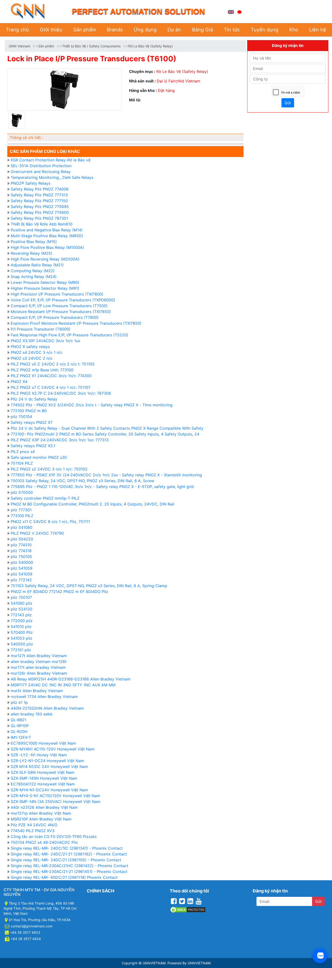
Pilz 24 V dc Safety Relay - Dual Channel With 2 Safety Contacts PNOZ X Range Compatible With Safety (107, 428)
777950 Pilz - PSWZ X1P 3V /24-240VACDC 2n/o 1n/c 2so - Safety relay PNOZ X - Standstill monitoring (106, 474)
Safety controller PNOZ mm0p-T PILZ (45, 498)
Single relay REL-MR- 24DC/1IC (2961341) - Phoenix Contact (67, 848)
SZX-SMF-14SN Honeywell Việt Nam (44, 778)
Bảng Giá (202, 30)
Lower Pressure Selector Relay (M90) (45, 282)
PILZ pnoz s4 (23, 451)
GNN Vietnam (19, 46)
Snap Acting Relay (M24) (34, 276)
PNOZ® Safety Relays (30, 183)
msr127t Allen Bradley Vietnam (39, 655)
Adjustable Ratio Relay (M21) (37, 264)
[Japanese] (239, 11)
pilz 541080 (21, 527)
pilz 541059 (21, 568)
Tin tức (232, 30)
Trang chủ (17, 30)
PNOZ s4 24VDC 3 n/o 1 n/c (36, 352)
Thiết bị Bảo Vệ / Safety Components (91, 46)
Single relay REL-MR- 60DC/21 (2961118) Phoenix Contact (64, 877)
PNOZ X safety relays (30, 346)
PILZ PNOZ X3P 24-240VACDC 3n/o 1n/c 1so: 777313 (60, 439)
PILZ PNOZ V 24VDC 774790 (37, 533)
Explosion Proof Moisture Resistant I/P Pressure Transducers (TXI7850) (76, 323)
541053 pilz (21, 638)
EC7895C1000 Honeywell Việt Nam (43, 743)
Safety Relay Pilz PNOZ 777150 (39, 200)
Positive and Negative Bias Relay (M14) (47, 229)
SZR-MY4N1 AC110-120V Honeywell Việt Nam (53, 749)
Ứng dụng (145, 30)
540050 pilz (22, 644)
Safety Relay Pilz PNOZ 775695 (40, 206)
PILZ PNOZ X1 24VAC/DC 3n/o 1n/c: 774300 (51, 375)
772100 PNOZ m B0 (29, 410)
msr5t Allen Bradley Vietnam (37, 690)
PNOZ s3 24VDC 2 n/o (31, 358)
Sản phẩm (84, 30)
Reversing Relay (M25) (31, 253)
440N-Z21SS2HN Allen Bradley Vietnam (47, 708)
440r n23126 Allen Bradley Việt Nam (44, 807)
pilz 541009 (21, 574)
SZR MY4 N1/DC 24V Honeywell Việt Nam (49, 766)
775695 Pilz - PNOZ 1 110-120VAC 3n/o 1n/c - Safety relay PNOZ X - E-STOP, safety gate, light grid (102, 486)
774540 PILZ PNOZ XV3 (32, 830)
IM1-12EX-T (21, 737)
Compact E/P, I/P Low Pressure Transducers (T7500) (59, 305)
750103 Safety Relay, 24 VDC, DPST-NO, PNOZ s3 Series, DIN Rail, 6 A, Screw (82, 480)
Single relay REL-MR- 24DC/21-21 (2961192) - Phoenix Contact (69, 854)
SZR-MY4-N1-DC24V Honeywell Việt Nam (49, 789)
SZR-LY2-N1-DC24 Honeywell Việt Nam (47, 760)
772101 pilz (21, 649)
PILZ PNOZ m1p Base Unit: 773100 (42, 369)
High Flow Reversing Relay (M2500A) (45, 259)
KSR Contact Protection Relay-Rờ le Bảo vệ (50, 159)
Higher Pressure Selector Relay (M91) (45, 288)
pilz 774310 (21, 544)
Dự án (174, 30)
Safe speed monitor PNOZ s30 (39, 457)
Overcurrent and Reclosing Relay (41, 171)
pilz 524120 (21, 609)
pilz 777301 (21, 509)
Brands (115, 30)
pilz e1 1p (19, 702)
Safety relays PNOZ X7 (31, 422)
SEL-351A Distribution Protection (41, 165)
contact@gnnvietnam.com (31, 926)
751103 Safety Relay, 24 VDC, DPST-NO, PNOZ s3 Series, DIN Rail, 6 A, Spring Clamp (89, 585)
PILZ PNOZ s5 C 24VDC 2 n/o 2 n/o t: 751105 (53, 364)
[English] (231, 11)
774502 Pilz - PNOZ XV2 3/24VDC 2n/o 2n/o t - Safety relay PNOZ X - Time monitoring (92, 404)
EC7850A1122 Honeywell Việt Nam (43, 784)
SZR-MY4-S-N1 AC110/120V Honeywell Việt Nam (55, 795)
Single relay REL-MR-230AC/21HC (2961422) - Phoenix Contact (69, 865)
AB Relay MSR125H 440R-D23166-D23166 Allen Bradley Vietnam (71, 679)
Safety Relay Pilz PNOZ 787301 (39, 218)
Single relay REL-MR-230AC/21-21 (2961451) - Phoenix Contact (69, 871)
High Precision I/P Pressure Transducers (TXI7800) (57, 294)
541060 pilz (21, 603)
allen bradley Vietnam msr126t (39, 661)
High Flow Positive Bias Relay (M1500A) (47, 247)
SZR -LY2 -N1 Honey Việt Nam (39, 754)
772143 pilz (21, 614)
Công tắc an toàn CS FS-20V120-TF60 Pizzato (54, 836)
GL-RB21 (18, 719)
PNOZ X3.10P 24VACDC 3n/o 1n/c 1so (45, 340)
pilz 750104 (21, 416)
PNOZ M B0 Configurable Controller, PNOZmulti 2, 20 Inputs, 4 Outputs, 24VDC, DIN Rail (92, 504)
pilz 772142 (21, 579)
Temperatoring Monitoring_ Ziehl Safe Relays (52, 177)
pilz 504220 (22, 539)
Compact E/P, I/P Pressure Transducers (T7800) (55, 317)
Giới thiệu (51, 30)
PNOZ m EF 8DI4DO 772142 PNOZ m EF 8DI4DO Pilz (59, 591)
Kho (293, 30)
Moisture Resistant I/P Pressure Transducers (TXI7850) (61, 311)
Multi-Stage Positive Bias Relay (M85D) (47, 235)
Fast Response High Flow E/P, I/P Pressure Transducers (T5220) (69, 334)
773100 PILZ (22, 515)
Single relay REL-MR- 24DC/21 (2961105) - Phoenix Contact (66, 859)
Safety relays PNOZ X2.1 (33, 445)
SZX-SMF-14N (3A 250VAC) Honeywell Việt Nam (55, 801)
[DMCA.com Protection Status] (188, 909)
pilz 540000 (22, 562)
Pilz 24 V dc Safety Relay (34, 399)
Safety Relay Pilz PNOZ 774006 (40, 189)
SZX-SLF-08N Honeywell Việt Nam (42, 772)
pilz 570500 (22, 492)
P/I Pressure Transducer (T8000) (40, 329)
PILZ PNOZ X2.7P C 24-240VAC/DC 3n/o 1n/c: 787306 (61, 393)
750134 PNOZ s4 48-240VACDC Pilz (44, 842)
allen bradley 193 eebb (31, 714)
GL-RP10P (20, 725)
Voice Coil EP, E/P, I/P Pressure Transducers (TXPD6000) (63, 299)
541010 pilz (21, 626)
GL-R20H (19, 731)
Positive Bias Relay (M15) (34, 241)
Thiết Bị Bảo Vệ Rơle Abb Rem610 (41, 224)
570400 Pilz (22, 632)
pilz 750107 (21, 597)
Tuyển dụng (264, 30)
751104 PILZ (22, 463)
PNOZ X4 (19, 381)
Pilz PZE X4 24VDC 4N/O (34, 824)
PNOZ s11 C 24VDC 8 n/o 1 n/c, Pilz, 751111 (50, 521)
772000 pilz (22, 620)
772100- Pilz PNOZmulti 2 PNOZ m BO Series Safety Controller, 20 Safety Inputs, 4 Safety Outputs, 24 (105, 434)
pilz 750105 (21, 556)
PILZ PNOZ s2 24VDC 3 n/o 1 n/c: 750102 (49, 469)
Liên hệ (317, 30)
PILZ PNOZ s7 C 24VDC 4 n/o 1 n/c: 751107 (50, 387)
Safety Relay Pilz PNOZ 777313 (39, 194)
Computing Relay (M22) (33, 270)
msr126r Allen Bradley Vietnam (39, 673)
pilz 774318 (21, 550)
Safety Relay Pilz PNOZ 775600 (40, 212)
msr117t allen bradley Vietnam (38, 667)
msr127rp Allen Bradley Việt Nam (41, 813)
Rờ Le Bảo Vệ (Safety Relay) (150, 46)
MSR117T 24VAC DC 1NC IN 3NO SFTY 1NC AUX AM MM (63, 684)
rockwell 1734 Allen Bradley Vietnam (44, 696)
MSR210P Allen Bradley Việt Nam (41, 819)
